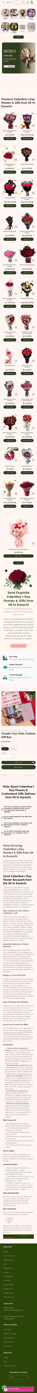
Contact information (29, 1389)
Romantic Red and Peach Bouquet (18, 549)
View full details (28, 775)
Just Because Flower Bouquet (10, 332)
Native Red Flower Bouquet (27, 366)
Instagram (10, 1220)
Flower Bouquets (22, 18)
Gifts (5, 1264)
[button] (4, 2)
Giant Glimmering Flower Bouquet (27, 499)
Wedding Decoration (14, 32)
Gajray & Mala (5, 31)
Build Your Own (9, 1297)
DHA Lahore (7, 1329)
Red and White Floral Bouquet (10, 499)
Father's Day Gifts (9, 1366)
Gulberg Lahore (9, 1338)
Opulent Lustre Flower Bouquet (10, 399)
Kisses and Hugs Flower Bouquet (9, 299)
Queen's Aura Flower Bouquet (27, 433)
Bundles (6, 1272)
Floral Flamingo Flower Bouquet (9, 265)
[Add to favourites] (16, 126)
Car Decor (22, 31)
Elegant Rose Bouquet (10, 231)
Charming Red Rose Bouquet (9, 165)
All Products (7, 1280)
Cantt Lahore (8, 1342)
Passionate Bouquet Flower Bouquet (27, 399)
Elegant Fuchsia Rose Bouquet (27, 198)
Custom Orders (31, 31)
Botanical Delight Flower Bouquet (10, 131)
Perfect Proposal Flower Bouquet (10, 433)
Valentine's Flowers (5, 18)
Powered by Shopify (20, 1386)
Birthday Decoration (31, 18)
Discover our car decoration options (16, 1101)
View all (18, 37)
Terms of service (18, 1389)
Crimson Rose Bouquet (27, 164)
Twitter (9, 1222)
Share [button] (5, 775)
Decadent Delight (10, 197)
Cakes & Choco (14, 18)
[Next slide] (22, 94)
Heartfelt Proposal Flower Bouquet (27, 332)
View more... (8, 1346)
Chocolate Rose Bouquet (27, 131)
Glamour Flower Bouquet (27, 264)
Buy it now (18, 767)
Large (13, 749)
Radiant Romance (27, 466)
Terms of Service (8, 1237)
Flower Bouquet (10, 1386)
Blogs (5, 1361)
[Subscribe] (27, 1377)
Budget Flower (8, 1289)
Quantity (3, 753)
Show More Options (18, 646)
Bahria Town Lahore (10, 1333)
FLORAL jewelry (8, 1293)
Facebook (10, 1218)
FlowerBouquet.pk (23, 1154)
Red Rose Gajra (9, 466)
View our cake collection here (22, 1074)
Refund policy (31, 1386)
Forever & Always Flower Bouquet (27, 232)
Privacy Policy (24, 1235)
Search (6, 1357)
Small (5, 749)
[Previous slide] (15, 94)
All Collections (8, 1276)
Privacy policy (8, 1389)
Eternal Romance (10, 365)
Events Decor (8, 1268)
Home (5, 1252)
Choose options (27, 138)
